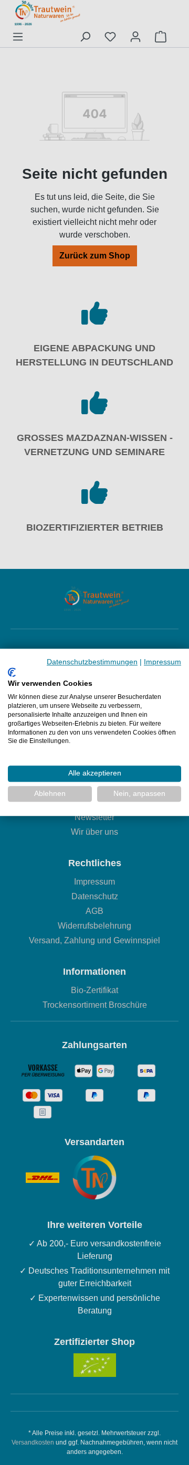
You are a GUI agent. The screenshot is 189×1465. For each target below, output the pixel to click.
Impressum (162, 662)
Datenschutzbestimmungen (92, 662)
